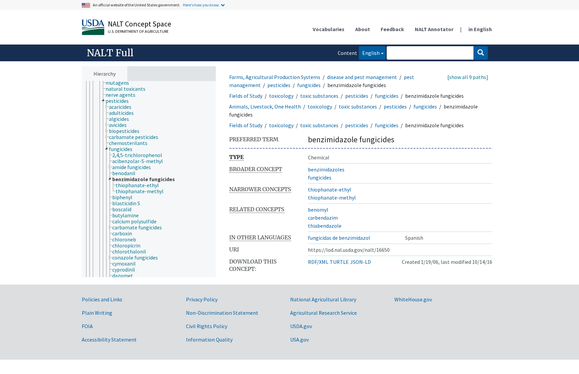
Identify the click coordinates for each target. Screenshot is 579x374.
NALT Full (110, 53)
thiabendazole (324, 225)
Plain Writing (97, 312)
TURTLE (339, 261)
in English (480, 29)
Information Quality (209, 339)
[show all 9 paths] (467, 77)
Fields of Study (245, 95)
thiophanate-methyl (332, 197)
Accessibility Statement (109, 339)
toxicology (281, 95)
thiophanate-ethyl (329, 189)
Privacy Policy (201, 299)
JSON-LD (360, 261)
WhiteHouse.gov (413, 299)
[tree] (149, 179)
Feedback (392, 29)
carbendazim (323, 217)
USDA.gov (301, 326)
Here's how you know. (201, 4)
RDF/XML (318, 261)
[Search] (480, 53)
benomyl (318, 209)
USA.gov (299, 339)
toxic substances (319, 95)
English (369, 52)
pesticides (279, 85)
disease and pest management (362, 77)
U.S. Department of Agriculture (138, 31)
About (362, 29)
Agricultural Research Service (323, 312)
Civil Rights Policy (206, 326)
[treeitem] (120, 83)
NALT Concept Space (139, 23)
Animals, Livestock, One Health (265, 106)
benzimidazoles (326, 169)
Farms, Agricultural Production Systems (274, 77)
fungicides (309, 85)
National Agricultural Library (323, 299)
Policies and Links (102, 299)
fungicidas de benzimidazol (339, 237)
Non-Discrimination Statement (222, 312)
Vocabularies (328, 29)
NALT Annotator (434, 29)
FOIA (87, 326)
